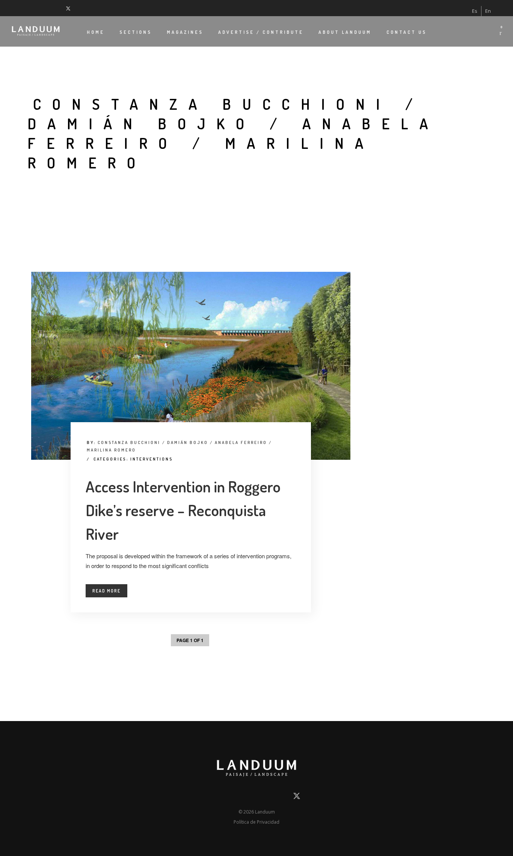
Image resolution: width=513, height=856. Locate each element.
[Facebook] (13, 8)
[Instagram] (32, 8)
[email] (216, 797)
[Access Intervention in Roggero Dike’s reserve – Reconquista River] (190, 366)
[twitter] (70, 8)
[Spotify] (60, 8)
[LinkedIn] (22, 8)
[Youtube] (41, 8)
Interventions (151, 459)
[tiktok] (50, 8)
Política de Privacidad (256, 822)
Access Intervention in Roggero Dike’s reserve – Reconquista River (183, 510)
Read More (106, 591)
